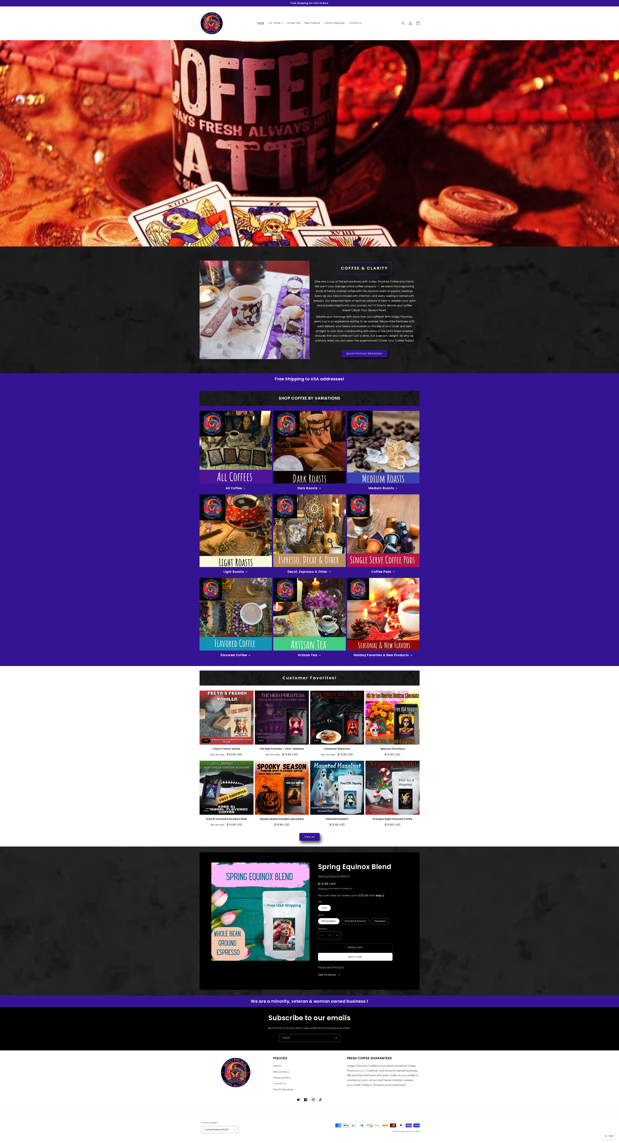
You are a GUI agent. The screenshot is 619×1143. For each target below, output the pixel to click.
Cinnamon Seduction (337, 748)
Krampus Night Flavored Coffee (392, 819)
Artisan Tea (307, 655)
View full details (327, 975)
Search (277, 1066)
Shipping (322, 889)
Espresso (379, 921)
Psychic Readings (283, 1089)
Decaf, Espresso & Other (308, 572)
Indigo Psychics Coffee (409, 1131)
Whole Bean (329, 921)
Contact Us (279, 1083)
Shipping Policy (282, 1078)
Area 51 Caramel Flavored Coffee (226, 819)
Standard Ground (355, 921)
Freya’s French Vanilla (226, 748)
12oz (324, 908)
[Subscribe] (336, 1038)
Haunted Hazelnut (337, 819)
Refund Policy (281, 1072)
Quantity (322, 929)
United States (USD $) (216, 1129)
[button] (275, 23)
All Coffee (234, 488)
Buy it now (355, 957)
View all (309, 837)
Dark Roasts (308, 488)
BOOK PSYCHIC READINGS (364, 353)
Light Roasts (234, 572)
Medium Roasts (381, 488)
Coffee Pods (381, 572)
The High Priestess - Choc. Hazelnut (282, 748)
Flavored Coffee (234, 655)
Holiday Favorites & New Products (381, 655)
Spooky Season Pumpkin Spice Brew (282, 819)
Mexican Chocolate (393, 748)
